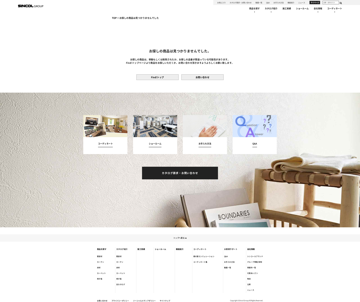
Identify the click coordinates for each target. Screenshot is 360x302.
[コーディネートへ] (105, 134)
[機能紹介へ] (291, 2)
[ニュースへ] (301, 2)
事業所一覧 (251, 267)
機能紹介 (180, 249)
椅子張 (99, 279)
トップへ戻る (180, 238)
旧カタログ (120, 284)
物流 (249, 279)
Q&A (226, 256)
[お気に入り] (221, 2)
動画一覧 (227, 267)
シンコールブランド (255, 256)
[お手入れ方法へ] (279, 2)
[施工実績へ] (287, 8)
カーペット (101, 273)
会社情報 (251, 249)
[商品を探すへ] (254, 10)
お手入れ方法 (229, 262)
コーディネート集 (200, 262)
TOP (114, 18)
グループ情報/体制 (254, 262)
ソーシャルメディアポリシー (144, 301)
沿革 (249, 284)
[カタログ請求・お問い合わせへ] (241, 2)
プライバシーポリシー (120, 301)
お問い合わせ (203, 77)
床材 (99, 267)
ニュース (250, 290)
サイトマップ (165, 301)
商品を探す (101, 249)
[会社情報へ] (318, 10)
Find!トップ (157, 77)
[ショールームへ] (302, 8)
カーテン (100, 262)
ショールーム (160, 249)
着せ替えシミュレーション (203, 256)
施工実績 (141, 249)
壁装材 (99, 256)
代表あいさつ (252, 273)
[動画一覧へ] (259, 2)
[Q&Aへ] (268, 2)
